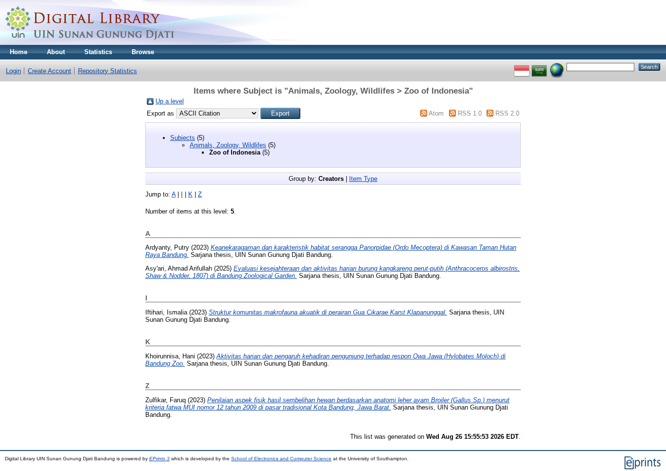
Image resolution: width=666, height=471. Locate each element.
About (56, 52)
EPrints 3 (159, 458)
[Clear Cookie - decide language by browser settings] (557, 66)
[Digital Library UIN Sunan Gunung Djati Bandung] (90, 42)
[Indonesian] (521, 66)
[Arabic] (539, 66)
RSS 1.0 (470, 113)
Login (13, 71)
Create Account (49, 71)
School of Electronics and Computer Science (281, 458)
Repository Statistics (107, 71)
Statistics (98, 52)
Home (18, 52)
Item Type (363, 178)
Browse (143, 52)
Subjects (182, 137)
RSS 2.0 (507, 113)
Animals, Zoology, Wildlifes (228, 145)
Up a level (170, 101)
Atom (436, 113)
